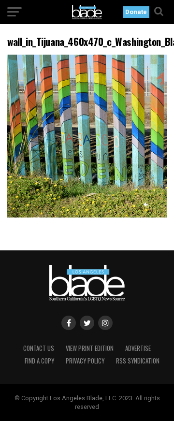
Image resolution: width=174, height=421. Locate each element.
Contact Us (38, 348)
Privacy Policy (85, 360)
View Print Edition (90, 348)
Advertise (138, 348)
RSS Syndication (138, 360)
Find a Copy (39, 360)
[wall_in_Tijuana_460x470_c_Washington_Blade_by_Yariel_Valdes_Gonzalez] (87, 214)
